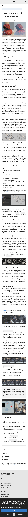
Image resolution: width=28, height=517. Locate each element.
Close (7, 514)
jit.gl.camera (20, 255)
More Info (20, 514)
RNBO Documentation (6, 481)
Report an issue (4, 496)
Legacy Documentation (6, 485)
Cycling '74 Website (5, 487)
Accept (14, 510)
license (15, 464)
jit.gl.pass (8, 191)
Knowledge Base (5, 494)
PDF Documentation (6, 483)
